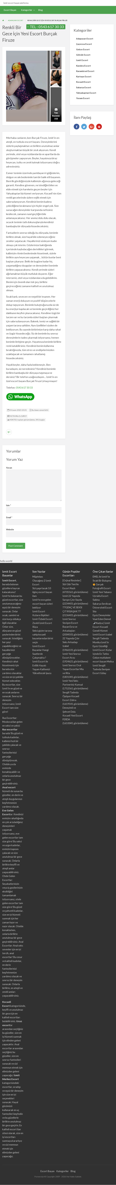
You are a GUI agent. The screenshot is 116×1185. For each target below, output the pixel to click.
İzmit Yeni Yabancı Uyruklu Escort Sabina (102, 596)
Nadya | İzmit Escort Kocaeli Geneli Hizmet (101, 627)
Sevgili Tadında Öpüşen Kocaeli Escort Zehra (71, 696)
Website (10, 529)
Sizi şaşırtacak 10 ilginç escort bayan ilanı (42, 592)
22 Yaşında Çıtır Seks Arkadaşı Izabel (71, 642)
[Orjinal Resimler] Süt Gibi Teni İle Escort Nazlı (72, 584)
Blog (40, 10)
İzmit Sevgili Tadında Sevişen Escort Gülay (101, 669)
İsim (8, 505)
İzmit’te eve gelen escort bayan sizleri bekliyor (42, 603)
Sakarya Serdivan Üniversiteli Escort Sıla (102, 607)
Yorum (9, 467)
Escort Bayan (10, 10)
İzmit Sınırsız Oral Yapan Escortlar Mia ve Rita (73, 669)
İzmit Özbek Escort (42, 619)
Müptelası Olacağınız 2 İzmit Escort (41, 580)
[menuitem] (10, 10)
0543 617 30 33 (51, 27)
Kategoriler (26, 10)
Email (9, 517)
